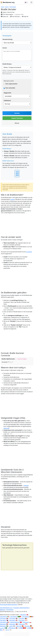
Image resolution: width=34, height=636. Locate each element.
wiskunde (6, 428)
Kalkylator (3, 626)
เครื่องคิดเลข (11, 628)
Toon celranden (10, 88)
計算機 (20, 628)
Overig (7, 7)
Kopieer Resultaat (17, 118)
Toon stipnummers (11, 84)
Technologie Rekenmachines (8, 604)
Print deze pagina (7, 14)
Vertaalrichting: (8, 39)
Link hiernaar (16, 16)
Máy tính (19, 626)
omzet (12, 199)
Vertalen (17, 113)
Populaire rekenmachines (21, 608)
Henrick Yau (10, 12)
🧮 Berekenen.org (7, 2)
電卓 (1, 630)
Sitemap (2, 609)
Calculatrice (3, 622)
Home (2, 7)
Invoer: (5, 48)
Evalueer (26, 485)
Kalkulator (26, 622)
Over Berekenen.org (6, 608)
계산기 (8, 630)
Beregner (23, 615)
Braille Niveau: (7, 64)
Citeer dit (5, 16)
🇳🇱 (25, 2)
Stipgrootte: (7, 93)
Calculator (3, 618)
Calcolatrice (3, 616)
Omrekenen (9, 609)
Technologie (12, 7)
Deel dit (25, 16)
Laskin (11, 626)
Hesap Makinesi (15, 622)
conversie (29, 252)
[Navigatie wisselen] (31, 2)
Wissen (17, 123)
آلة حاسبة (2, 628)
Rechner (27, 626)
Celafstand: (7, 100)
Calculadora (13, 616)
